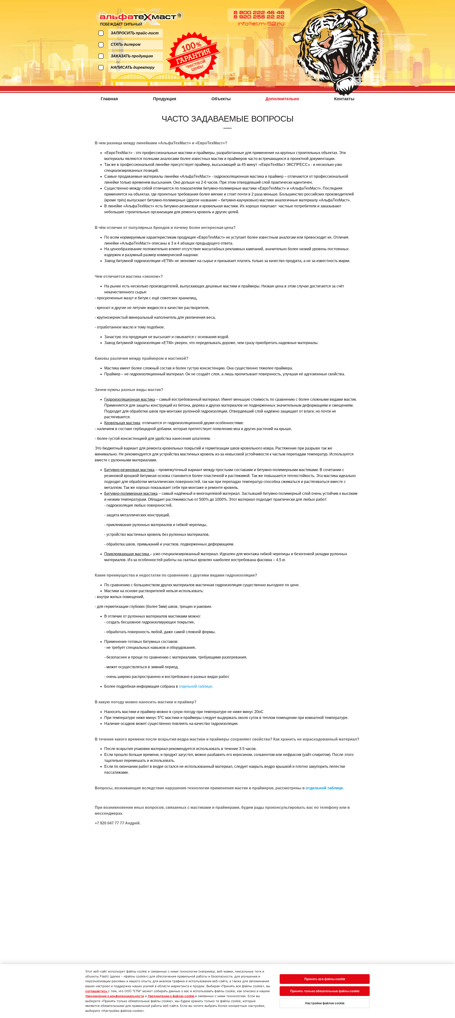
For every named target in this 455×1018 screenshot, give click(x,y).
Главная (109, 98)
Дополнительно (282, 98)
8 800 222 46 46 (258, 13)
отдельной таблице (195, 686)
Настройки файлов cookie (325, 1003)
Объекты (221, 98)
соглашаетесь (96, 991)
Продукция (164, 98)
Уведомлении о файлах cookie (171, 996)
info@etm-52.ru (261, 24)
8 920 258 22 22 (258, 17)
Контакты (344, 98)
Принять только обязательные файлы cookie (324, 991)
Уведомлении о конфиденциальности (114, 996)
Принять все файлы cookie (324, 979)
